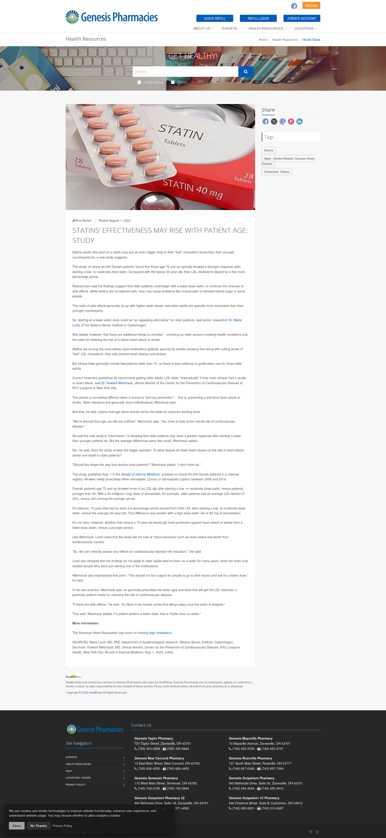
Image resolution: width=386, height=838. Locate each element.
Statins (268, 150)
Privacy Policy (76, 784)
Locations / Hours (78, 777)
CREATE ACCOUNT (302, 18)
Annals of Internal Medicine (140, 474)
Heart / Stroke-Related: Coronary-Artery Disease (288, 161)
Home (263, 39)
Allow (17, 826)
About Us (201, 28)
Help (69, 771)
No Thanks (38, 826)
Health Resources (265, 28)
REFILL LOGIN (258, 18)
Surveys (229, 28)
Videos (182, 82)
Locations (304, 28)
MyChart (311, 5)
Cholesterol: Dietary (277, 171)
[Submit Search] (245, 71)
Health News (153, 82)
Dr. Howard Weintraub (117, 383)
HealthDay (95, 692)
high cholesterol (160, 632)
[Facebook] (294, 6)
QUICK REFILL (215, 18)
